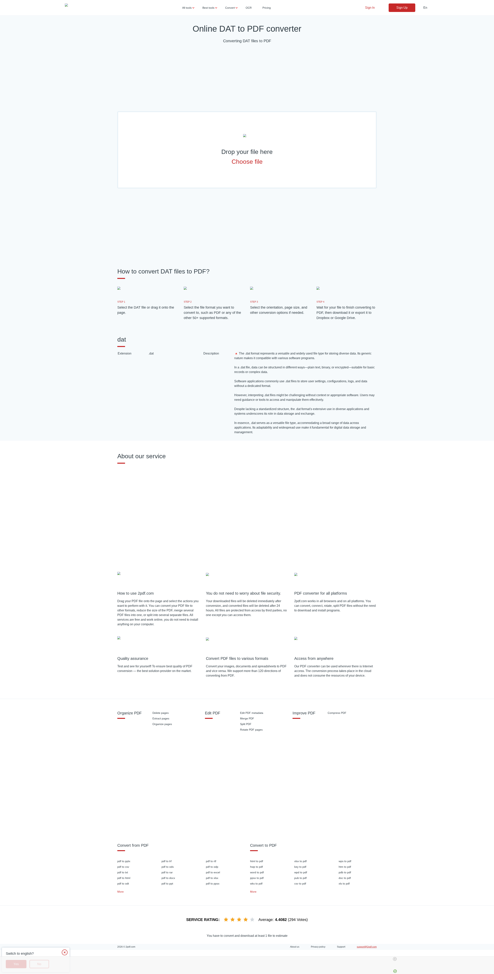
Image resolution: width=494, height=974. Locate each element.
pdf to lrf (167, 861)
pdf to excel (213, 872)
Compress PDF (337, 712)
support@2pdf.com (367, 946)
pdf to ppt (167, 883)
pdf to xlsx (212, 877)
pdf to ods (168, 866)
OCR (249, 7)
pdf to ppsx (212, 883)
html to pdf (256, 861)
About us (294, 946)
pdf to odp (212, 866)
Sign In (370, 7)
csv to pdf (300, 883)
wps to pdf (345, 861)
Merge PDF (247, 718)
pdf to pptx (123, 861)
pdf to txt (122, 872)
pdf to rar (167, 872)
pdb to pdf (345, 872)
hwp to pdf (256, 866)
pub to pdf (300, 877)
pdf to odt (123, 883)
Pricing (266, 7)
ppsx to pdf (257, 877)
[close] (248, 959)
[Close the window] (65, 952)
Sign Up (402, 7)
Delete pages (160, 712)
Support (341, 946)
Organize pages (162, 724)
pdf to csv (123, 866)
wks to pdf (256, 883)
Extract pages (160, 718)
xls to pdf (344, 883)
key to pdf (300, 866)
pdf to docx (168, 877)
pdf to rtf (211, 861)
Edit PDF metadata (251, 712)
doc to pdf (345, 877)
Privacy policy (318, 946)
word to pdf (257, 872)
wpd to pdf (300, 872)
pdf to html (123, 877)
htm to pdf (345, 866)
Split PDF (245, 724)
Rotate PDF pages (251, 729)
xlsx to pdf (300, 861)
